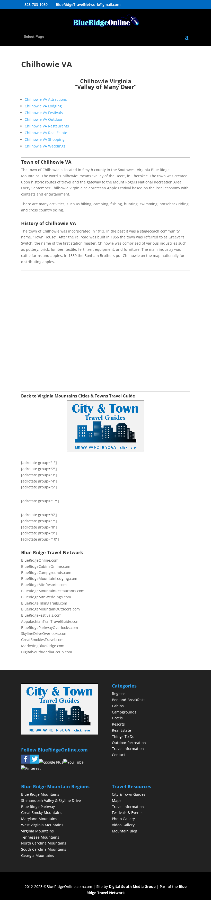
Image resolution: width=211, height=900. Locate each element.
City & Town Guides (128, 794)
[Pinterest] (31, 768)
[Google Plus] (51, 762)
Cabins (118, 705)
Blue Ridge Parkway (38, 806)
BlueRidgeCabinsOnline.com (45, 566)
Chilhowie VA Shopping (45, 139)
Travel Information (128, 748)
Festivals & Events (127, 812)
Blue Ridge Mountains (40, 794)
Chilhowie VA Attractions (46, 99)
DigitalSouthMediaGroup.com (46, 652)
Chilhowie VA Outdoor (44, 119)
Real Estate (121, 730)
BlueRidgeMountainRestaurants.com (52, 590)
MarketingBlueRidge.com (42, 645)
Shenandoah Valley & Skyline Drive (51, 800)
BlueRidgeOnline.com (39, 560)
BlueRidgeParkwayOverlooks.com (49, 627)
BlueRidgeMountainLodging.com (49, 578)
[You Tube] (73, 762)
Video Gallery (123, 824)
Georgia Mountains (37, 855)
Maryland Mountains (39, 818)
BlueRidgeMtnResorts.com (44, 584)
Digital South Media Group (132, 886)
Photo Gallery (123, 818)
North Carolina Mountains (43, 843)
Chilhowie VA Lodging (43, 106)
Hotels (117, 718)
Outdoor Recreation (129, 742)
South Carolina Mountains (43, 849)
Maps (116, 800)
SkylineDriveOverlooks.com (44, 633)
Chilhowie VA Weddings (45, 146)
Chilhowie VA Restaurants (47, 126)
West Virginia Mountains (42, 824)
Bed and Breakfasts (128, 699)
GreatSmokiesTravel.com (42, 639)
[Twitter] (34, 762)
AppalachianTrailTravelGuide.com (50, 621)
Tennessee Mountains (40, 837)
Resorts (118, 724)
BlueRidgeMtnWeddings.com (46, 597)
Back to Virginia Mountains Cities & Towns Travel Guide (78, 396)
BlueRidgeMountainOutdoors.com (50, 609)
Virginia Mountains (37, 831)
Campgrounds (124, 712)
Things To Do (123, 736)
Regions (119, 693)
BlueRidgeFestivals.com (41, 615)
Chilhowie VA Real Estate (46, 132)
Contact (118, 754)
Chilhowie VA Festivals (44, 112)
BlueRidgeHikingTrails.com (44, 603)
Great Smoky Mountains (41, 812)
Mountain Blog (124, 831)
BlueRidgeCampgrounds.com (46, 572)
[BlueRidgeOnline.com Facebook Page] (25, 762)
